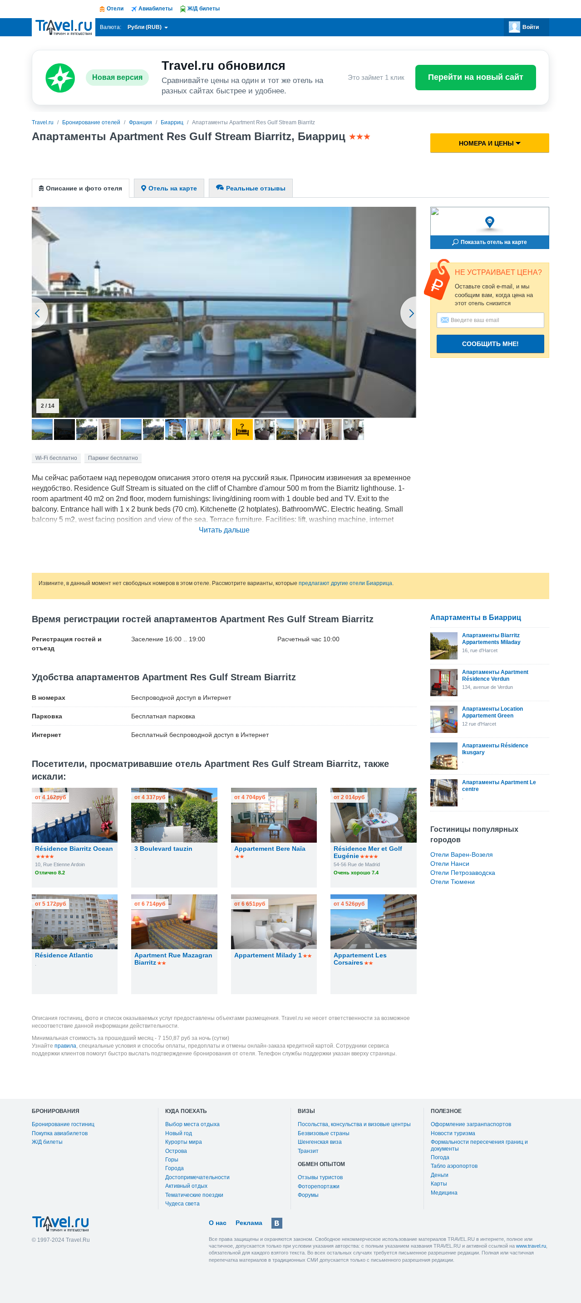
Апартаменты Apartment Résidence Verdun (495, 675)
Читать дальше (224, 530)
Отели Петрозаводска (462, 872)
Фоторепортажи (319, 1186)
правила (65, 1046)
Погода (440, 1157)
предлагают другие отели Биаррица (345, 583)
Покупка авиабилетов (60, 1133)
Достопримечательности (197, 1177)
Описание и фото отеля (84, 188)
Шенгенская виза (320, 1142)
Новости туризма (453, 1133)
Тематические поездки (194, 1195)
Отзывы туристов (320, 1177)
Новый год (178, 1133)
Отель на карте (172, 188)
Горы (171, 1160)
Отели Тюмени (452, 881)
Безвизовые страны (324, 1133)
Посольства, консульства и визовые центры (354, 1124)
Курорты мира (183, 1142)
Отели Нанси (449, 863)
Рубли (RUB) (145, 27)
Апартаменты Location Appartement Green (492, 712)
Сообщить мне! (490, 343)
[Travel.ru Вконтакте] (276, 1223)
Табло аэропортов (454, 1166)
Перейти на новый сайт (475, 77)
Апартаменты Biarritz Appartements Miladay (491, 638)
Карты (439, 1184)
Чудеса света (182, 1204)
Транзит (308, 1151)
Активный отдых (186, 1186)
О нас (217, 1222)
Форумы (308, 1195)
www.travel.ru (531, 1246)
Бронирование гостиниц (63, 1124)
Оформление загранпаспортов (471, 1124)
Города (174, 1168)
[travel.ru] (63, 27)
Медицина (444, 1193)
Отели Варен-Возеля (461, 854)
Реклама (249, 1222)
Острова (176, 1151)
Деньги (439, 1175)
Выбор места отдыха (192, 1124)
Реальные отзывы (256, 188)
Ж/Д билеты (47, 1142)
